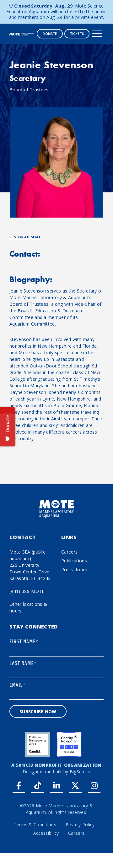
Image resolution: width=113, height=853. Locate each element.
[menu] (97, 33)
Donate (49, 33)
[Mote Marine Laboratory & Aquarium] (22, 34)
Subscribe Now (37, 711)
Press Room (74, 569)
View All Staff (26, 237)
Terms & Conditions (34, 824)
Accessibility (46, 833)
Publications (74, 561)
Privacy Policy (80, 824)
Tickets (77, 33)
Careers (69, 552)
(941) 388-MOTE (26, 591)
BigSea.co (80, 772)
